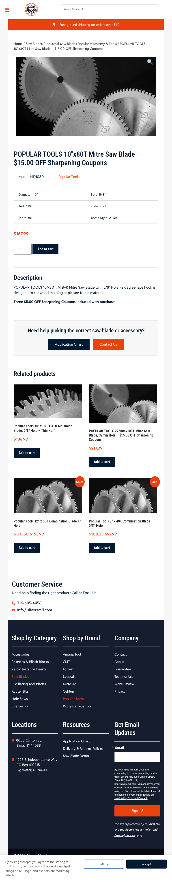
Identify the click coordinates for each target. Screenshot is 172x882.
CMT (66, 662)
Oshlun (68, 691)
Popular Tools (69, 176)
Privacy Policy (143, 830)
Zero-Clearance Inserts (29, 669)
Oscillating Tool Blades (29, 684)
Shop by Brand (81, 638)
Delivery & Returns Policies (83, 748)
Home (18, 44)
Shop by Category (34, 638)
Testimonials (123, 676)
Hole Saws (20, 699)
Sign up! (137, 811)
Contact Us (108, 344)
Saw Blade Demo (76, 756)
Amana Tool (72, 654)
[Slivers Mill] (40, 9)
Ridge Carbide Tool (77, 706)
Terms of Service (124, 835)
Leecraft (69, 676)
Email (119, 747)
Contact (120, 654)
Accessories (20, 654)
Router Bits (20, 691)
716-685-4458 (28, 603)
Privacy (119, 691)
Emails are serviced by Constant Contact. (134, 796)
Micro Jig (69, 684)
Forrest (68, 669)
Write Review (124, 684)
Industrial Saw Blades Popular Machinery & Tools (81, 44)
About (119, 662)
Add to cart (45, 249)
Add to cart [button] (27, 453)
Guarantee (122, 669)
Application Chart (69, 344)
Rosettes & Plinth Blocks (30, 662)
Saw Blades (34, 44)
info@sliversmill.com (34, 610)
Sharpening (20, 706)
